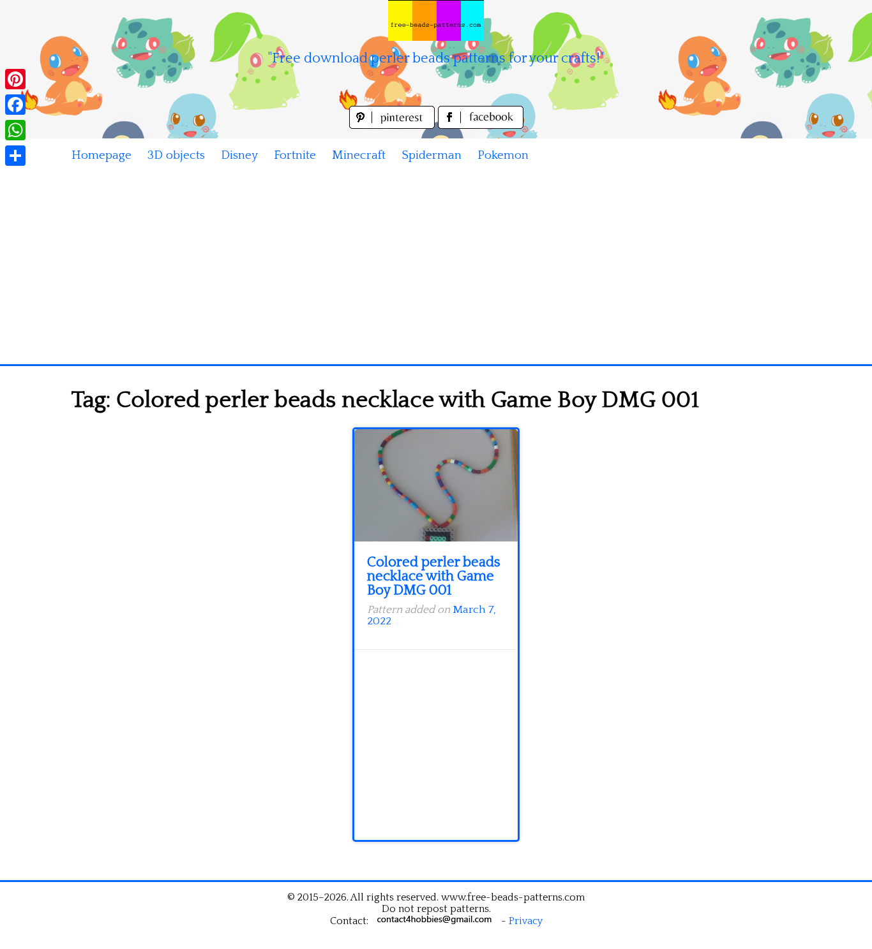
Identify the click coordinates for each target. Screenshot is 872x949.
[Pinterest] (15, 79)
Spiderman (432, 155)
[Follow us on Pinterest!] (393, 125)
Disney (239, 155)
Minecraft (359, 155)
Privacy (526, 921)
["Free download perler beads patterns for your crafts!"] (436, 20)
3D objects (176, 155)
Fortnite (295, 155)
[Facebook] (15, 104)
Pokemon (503, 155)
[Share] (15, 155)
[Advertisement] (436, 268)
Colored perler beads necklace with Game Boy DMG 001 (433, 576)
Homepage (101, 155)
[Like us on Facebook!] (480, 125)
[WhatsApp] (15, 130)
